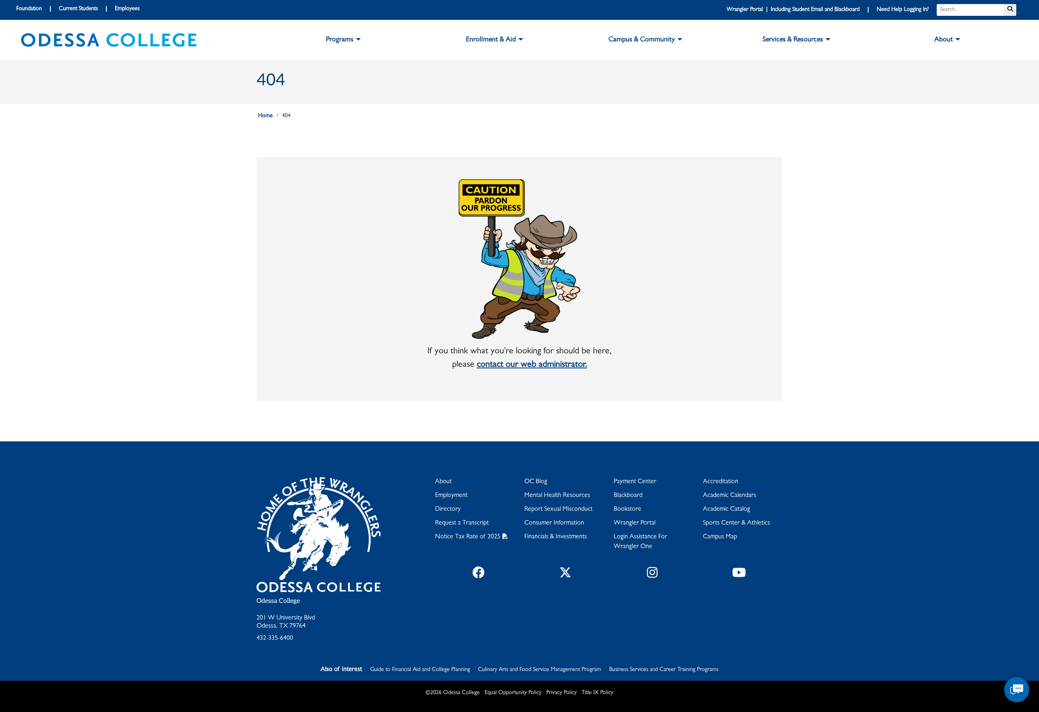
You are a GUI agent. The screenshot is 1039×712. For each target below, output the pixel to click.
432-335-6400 (275, 638)
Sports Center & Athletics (736, 523)
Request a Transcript (462, 523)
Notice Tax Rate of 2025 (467, 537)
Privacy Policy (561, 693)
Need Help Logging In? (903, 10)
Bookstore (627, 509)
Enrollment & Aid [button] (491, 40)
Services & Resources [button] (793, 40)
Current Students (78, 9)
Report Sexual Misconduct (558, 509)
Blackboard (628, 496)
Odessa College (278, 601)
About (443, 482)
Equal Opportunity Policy (513, 693)
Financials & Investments (555, 537)
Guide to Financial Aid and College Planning (420, 670)
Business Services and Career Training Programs (663, 670)
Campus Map (720, 537)
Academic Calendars (729, 496)
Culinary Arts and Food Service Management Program (539, 670)
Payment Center (635, 482)
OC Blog (535, 482)
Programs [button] (340, 40)
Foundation (29, 9)
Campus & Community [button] (641, 40)
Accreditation (720, 482)
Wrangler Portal (634, 523)
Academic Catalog (726, 509)
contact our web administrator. (532, 365)
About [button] (943, 40)
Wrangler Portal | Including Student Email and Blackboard (793, 10)
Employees (127, 9)
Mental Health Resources (557, 496)
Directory (448, 509)
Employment (451, 496)
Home (265, 116)
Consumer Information (554, 523)
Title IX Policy (597, 693)
